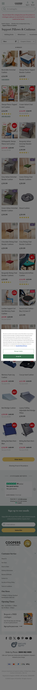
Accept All (18, 356)
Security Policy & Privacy (21, 346)
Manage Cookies (18, 351)
